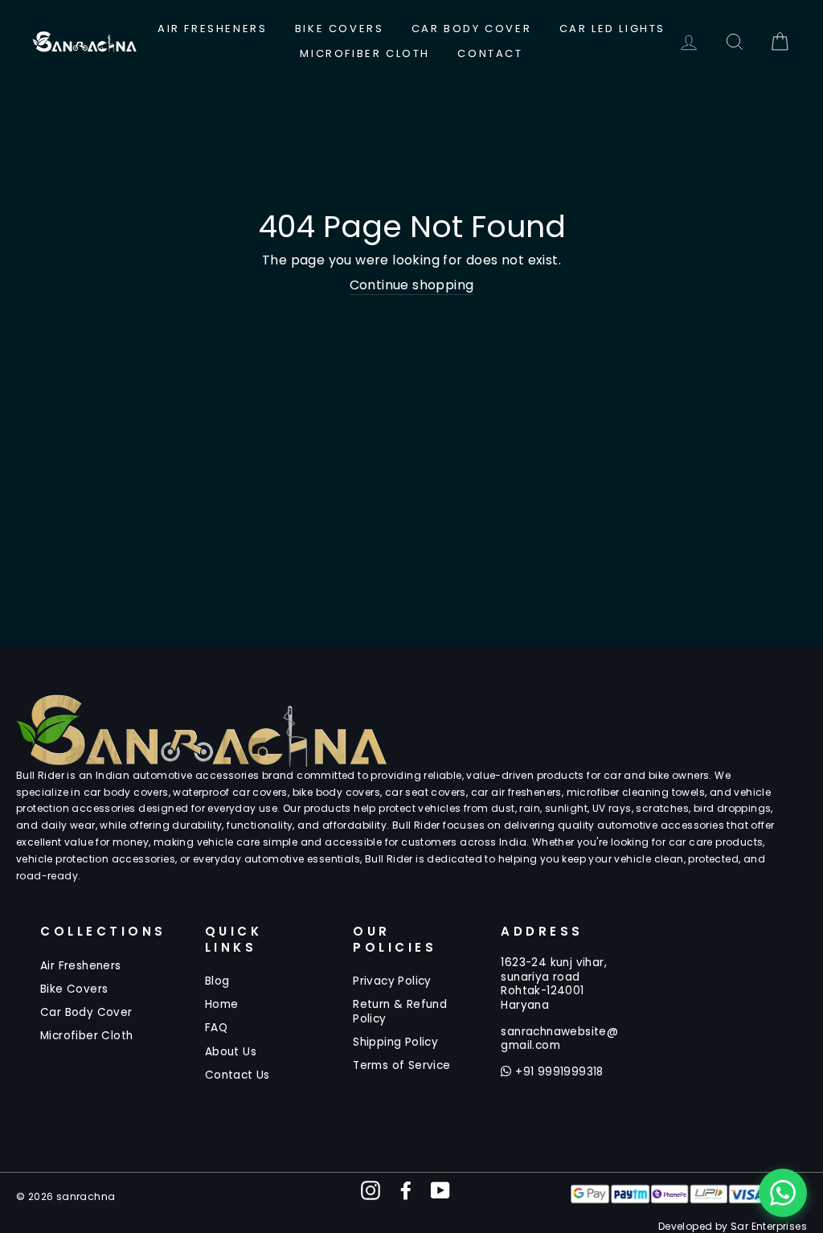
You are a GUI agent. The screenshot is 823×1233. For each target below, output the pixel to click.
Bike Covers (339, 28)
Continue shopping (412, 285)
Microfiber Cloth (365, 53)
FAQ (216, 1027)
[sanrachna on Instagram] (370, 1190)
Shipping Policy (395, 1042)
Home (222, 1004)
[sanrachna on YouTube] (440, 1190)
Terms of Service (401, 1065)
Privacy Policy (392, 981)
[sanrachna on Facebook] (406, 1190)
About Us (230, 1051)
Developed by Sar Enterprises (732, 1226)
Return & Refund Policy (400, 1011)
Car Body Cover (471, 28)
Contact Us (237, 1075)
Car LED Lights (612, 28)
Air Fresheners (212, 28)
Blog (217, 981)
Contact (489, 53)
